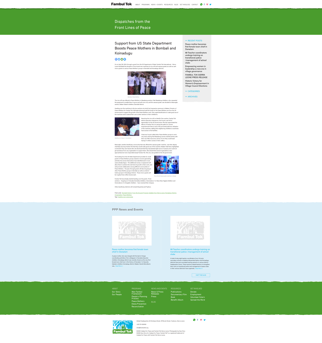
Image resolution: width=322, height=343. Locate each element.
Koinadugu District (170, 193)
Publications (176, 292)
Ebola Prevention (139, 304)
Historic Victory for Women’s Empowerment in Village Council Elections (197, 83)
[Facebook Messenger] (124, 59)
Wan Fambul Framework (137, 293)
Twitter (210, 4)
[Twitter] (119, 59)
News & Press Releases (157, 293)
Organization (118, 195)
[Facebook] (116, 59)
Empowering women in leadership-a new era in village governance (195, 69)
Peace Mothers (127, 195)
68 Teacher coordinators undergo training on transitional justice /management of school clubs (196, 57)
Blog (176, 4)
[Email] (122, 59)
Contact (195, 4)
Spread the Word (197, 300)
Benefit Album (177, 300)
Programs (146, 4)
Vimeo (207, 4)
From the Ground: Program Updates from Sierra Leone (148, 193)
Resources (168, 4)
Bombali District (127, 193)
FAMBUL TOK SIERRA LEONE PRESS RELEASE (196, 76)
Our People (117, 295)
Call (201, 4)
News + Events (157, 4)
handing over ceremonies (125, 197)
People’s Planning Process (139, 298)
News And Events (159, 289)
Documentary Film (179, 295)
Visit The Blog (201, 275)
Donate (193, 292)
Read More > (119, 266)
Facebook (204, 4)
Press (153, 297)
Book (173, 297)
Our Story (116, 292)
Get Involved (185, 4)
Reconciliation (138, 307)
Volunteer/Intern (197, 297)
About (137, 4)
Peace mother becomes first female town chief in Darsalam (196, 46)
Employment (195, 295)
